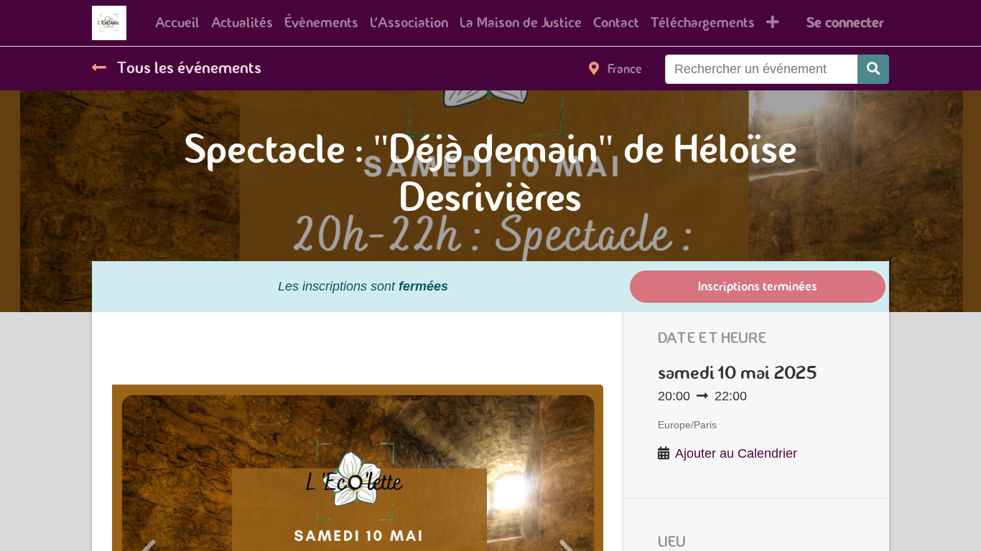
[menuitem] (177, 22)
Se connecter (844, 23)
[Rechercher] (873, 69)
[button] (773, 22)
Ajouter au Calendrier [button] (736, 453)
